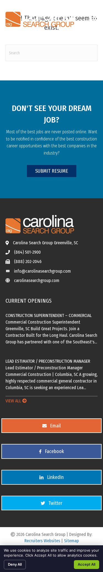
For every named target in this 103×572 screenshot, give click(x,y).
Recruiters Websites (42, 540)
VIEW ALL (13, 400)
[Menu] (93, 17)
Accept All (86, 564)
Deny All (15, 564)
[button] (51, 171)
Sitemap (71, 540)
